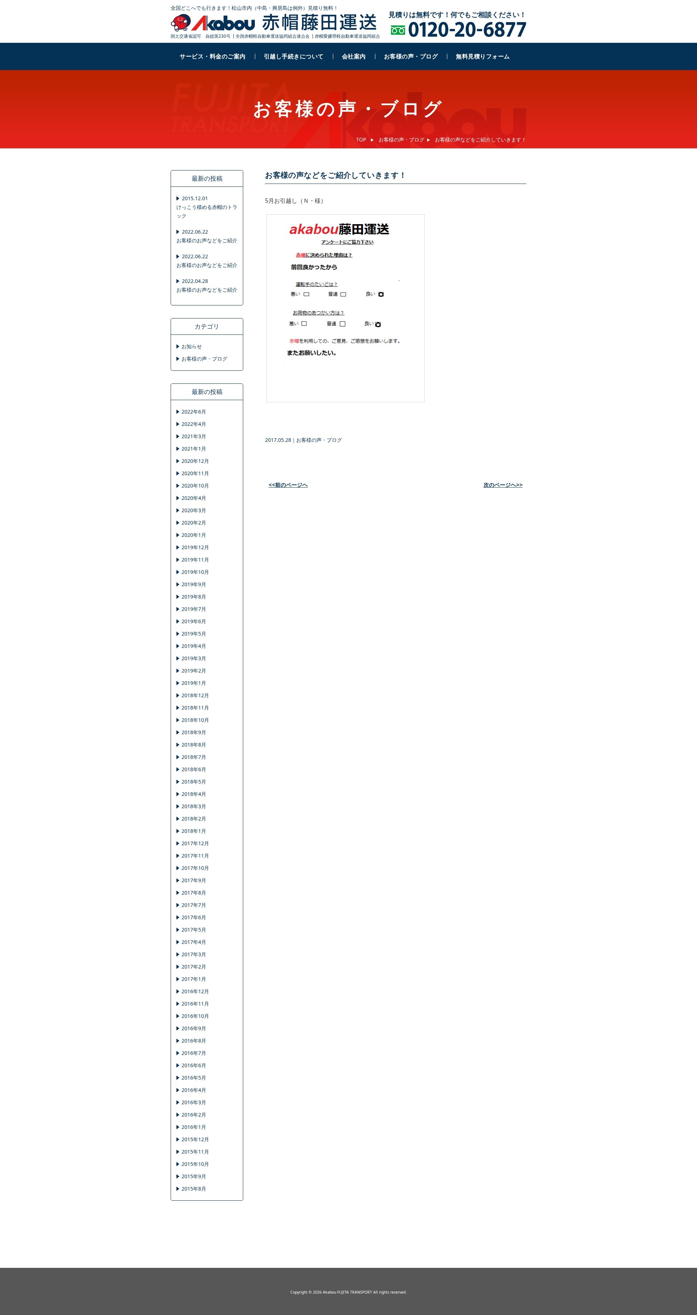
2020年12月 (195, 460)
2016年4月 (194, 1089)
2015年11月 (195, 1151)
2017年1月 (194, 978)
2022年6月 (194, 411)
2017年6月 (194, 917)
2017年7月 (194, 904)
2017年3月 (194, 954)
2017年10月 (195, 867)
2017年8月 (194, 892)
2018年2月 (194, 818)
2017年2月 (194, 966)
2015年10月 (195, 1163)
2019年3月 (194, 658)
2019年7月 (194, 608)
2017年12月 (195, 843)
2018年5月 (194, 781)
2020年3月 (194, 510)
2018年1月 (194, 830)
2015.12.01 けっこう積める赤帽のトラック (206, 207)
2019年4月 (194, 645)
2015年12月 (195, 1139)
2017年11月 (195, 855)
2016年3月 (194, 1102)
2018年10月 (195, 719)
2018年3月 (194, 806)
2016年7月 (194, 1052)
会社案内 (354, 56)
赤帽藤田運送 (274, 23)
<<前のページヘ (288, 485)
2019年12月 (195, 547)
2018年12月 (195, 695)
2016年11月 (195, 1003)
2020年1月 (194, 534)
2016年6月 (194, 1065)
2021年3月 (194, 436)
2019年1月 (194, 682)
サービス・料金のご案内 (213, 56)
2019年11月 (195, 559)
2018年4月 (194, 793)
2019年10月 (195, 571)
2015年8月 (194, 1188)
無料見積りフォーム (483, 56)
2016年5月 (194, 1077)
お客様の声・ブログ (411, 56)
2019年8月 (194, 596)
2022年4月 (194, 423)
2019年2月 (194, 670)
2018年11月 (195, 707)
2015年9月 (194, 1176)
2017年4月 (194, 941)
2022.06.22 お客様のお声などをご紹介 (206, 236)
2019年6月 (194, 621)
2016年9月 (194, 1028)
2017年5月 (194, 929)
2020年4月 (194, 497)
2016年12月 (195, 991)
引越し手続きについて (294, 56)
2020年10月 (195, 485)
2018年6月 (194, 769)
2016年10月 (195, 1015)
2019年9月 (194, 584)
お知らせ (192, 346)
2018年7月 (194, 756)
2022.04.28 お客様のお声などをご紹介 (206, 285)
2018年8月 (194, 744)
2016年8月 (194, 1040)
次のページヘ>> (503, 485)
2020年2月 (194, 522)
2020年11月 (195, 473)
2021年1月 (194, 448)
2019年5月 (194, 633)
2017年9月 (194, 880)
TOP (361, 139)
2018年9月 (194, 732)
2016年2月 (194, 1114)
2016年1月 (194, 1126)
